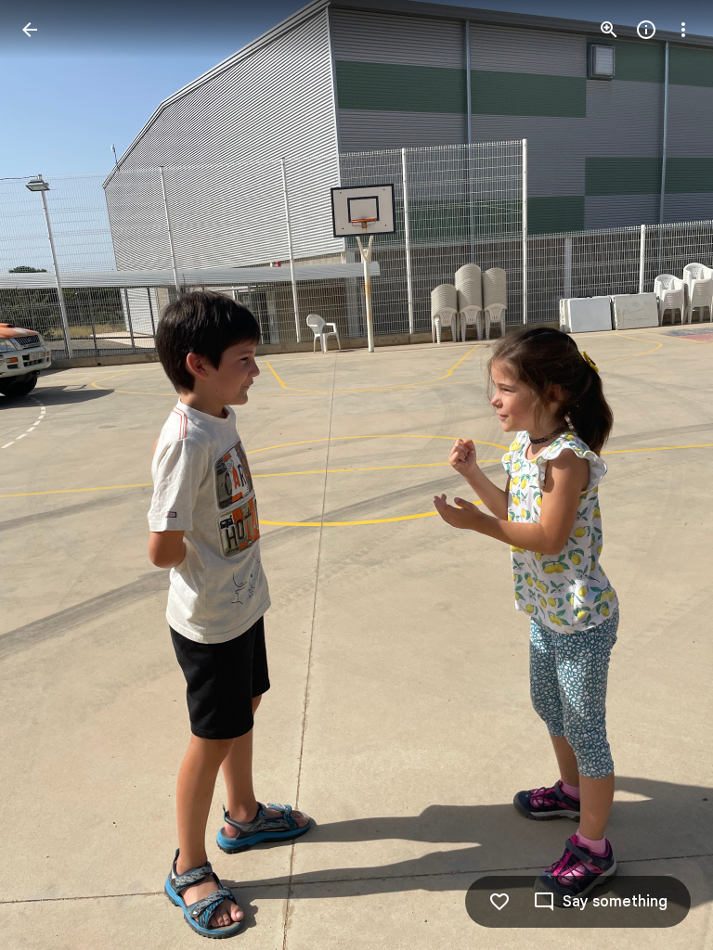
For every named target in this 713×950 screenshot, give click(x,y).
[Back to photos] (29, 29)
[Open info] (646, 29)
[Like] (499, 902)
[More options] (683, 29)
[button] (52, 475)
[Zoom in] (609, 29)
